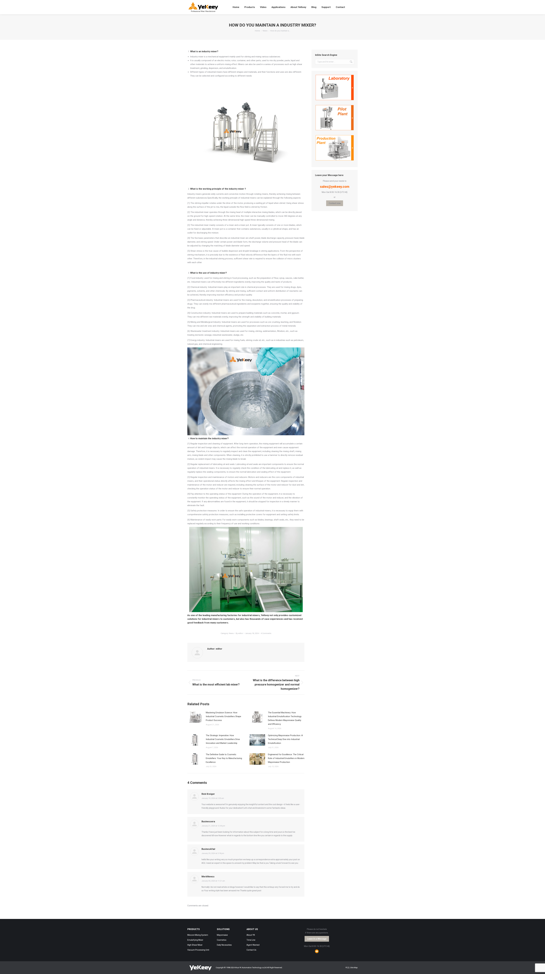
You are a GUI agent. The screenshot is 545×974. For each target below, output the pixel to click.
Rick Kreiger (208, 794)
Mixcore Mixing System (197, 935)
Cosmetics (221, 940)
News (231, 633)
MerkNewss (208, 876)
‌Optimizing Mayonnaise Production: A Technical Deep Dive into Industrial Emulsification (285, 739)
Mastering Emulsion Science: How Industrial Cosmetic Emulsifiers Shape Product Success (223, 716)
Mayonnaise (222, 935)
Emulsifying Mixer (195, 940)
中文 (347, 967)
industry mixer (209, 51)
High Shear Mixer (195, 945)
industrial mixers (251, 615)
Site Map (354, 967)
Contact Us (251, 950)
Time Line (251, 940)
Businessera (208, 821)
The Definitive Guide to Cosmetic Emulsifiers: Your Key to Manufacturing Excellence (224, 758)
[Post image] (195, 717)
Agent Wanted (253, 945)
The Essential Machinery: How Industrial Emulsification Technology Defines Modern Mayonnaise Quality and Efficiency (284, 718)
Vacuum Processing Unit (198, 950)
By (239, 633)
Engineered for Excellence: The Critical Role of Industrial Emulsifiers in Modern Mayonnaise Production (286, 758)
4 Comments (266, 633)
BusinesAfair (208, 849)
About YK (251, 935)
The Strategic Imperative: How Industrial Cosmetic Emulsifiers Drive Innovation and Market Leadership (223, 739)
